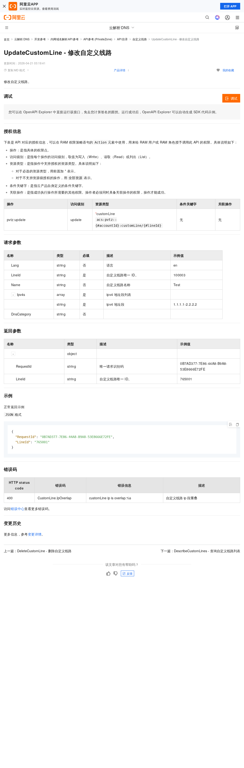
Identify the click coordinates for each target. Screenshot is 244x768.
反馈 (129, 573)
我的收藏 (228, 70)
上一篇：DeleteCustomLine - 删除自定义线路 (37, 550)
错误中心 (18, 508)
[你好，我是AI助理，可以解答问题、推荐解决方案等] (217, 17)
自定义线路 (139, 39)
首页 (7, 39)
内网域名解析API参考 (65, 39)
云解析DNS (22, 39)
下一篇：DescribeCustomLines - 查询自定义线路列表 (200, 550)
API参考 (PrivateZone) (97, 39)
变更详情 (35, 534)
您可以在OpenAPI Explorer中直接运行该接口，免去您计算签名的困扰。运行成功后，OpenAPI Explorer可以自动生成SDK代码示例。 (114, 111)
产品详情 (119, 70)
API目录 (122, 39)
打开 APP (230, 6)
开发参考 (40, 39)
